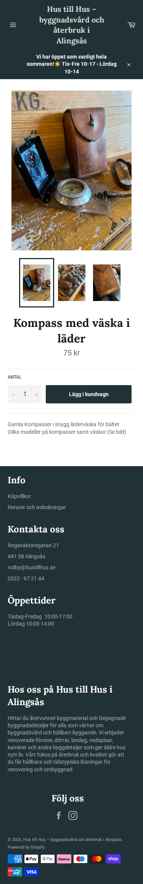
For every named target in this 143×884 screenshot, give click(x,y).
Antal (15, 377)
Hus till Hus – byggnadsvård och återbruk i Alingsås (71, 24)
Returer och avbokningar (37, 507)
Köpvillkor (19, 496)
